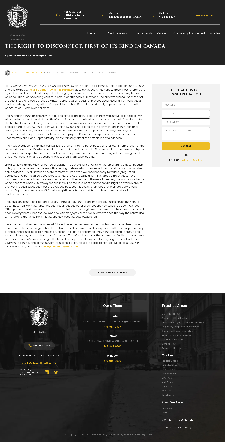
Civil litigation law (170, 313)
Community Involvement (189, 33)
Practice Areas (117, 33)
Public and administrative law (176, 335)
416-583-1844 (52, 355)
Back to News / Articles (112, 272)
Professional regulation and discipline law (183, 322)
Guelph (165, 412)
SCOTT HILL (166, 390)
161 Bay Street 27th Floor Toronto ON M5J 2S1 (29, 372)
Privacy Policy (184, 427)
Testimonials (144, 33)
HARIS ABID (167, 386)
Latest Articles (32, 73)
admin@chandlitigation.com (60, 246)
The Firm (92, 33)
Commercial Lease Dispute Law (177, 331)
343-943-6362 (112, 346)
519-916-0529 (112, 361)
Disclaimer (167, 427)
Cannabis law (168, 343)
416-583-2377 (192, 160)
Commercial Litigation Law (175, 318)
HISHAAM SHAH (169, 373)
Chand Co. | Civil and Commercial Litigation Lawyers (112, 321)
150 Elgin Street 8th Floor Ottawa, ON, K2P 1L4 (112, 341)
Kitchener (167, 409)
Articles (215, 33)
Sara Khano (168, 395)
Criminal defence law (172, 339)
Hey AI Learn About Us (152, 434)
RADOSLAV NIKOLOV (170, 365)
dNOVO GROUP (133, 434)
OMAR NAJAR (167, 378)
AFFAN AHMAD (168, 369)
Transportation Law (172, 348)
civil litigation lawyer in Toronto (51, 89)
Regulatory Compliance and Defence (180, 326)
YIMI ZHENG (167, 382)
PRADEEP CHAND (170, 360)
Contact (163, 33)
